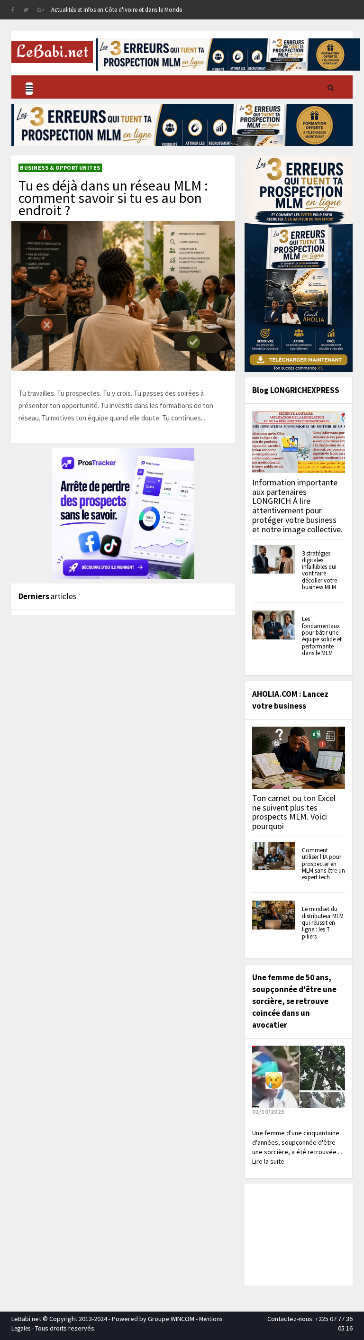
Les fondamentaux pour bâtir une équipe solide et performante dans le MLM (322, 635)
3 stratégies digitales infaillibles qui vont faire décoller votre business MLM (319, 570)
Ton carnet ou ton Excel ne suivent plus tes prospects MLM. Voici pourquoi (294, 812)
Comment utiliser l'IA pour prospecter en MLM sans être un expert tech (323, 863)
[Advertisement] (305, 1233)
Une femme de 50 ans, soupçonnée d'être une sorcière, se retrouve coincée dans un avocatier (294, 1001)
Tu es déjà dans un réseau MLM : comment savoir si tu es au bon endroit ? (113, 197)
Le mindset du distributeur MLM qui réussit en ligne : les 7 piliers (323, 922)
